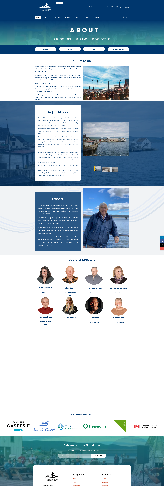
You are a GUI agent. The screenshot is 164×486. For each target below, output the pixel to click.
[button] (127, 17)
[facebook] (162, 241)
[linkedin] (162, 237)
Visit (74, 482)
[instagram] (162, 248)
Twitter (104, 478)
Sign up (127, 7)
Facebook (105, 482)
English (58, 3)
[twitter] (162, 245)
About (75, 478)
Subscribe (98, 456)
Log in (122, 7)
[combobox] (59, 3)
